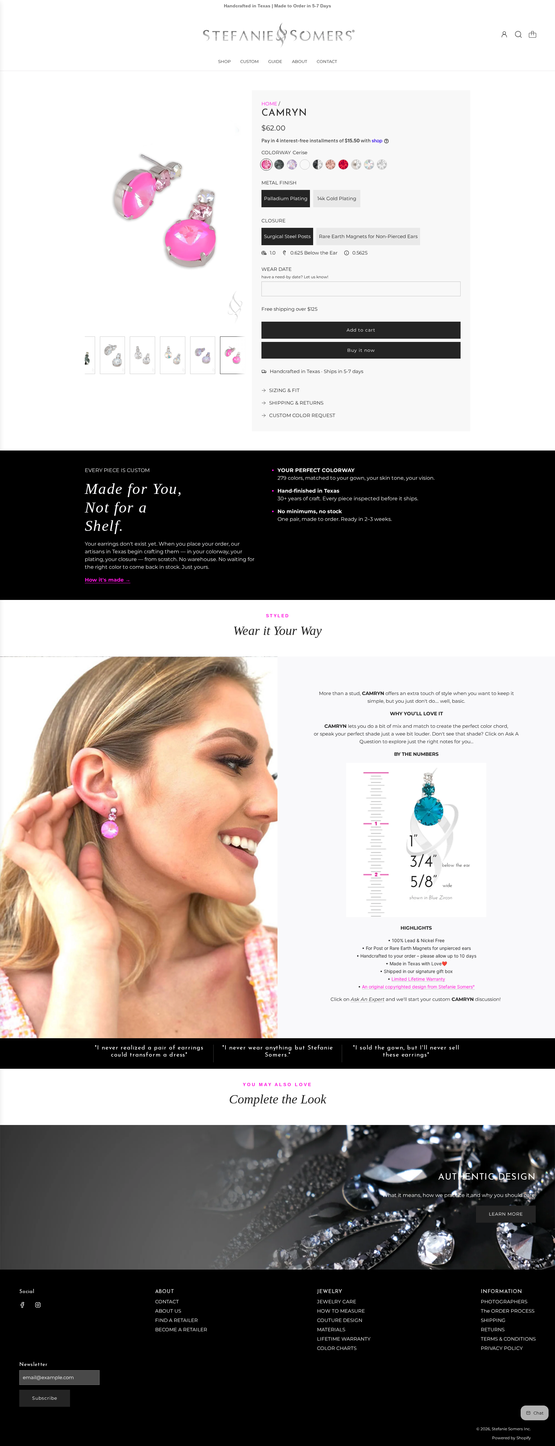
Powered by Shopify (511, 1437)
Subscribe (44, 1398)
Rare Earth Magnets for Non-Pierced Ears (368, 236)
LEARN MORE (506, 1214)
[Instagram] (38, 1305)
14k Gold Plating (336, 198)
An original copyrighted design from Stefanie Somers (417, 986)
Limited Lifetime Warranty (418, 979)
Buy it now (361, 350)
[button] (100, 211)
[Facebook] (22, 1305)
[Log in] (504, 34)
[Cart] (532, 34)
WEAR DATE (276, 269)
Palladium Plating (285, 198)
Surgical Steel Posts (287, 236)
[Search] (518, 34)
